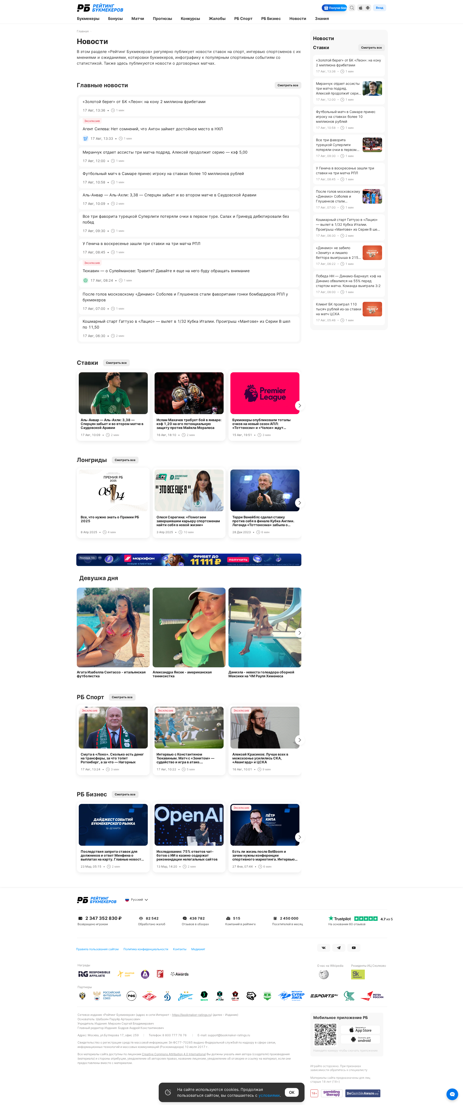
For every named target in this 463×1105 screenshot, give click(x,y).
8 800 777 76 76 (174, 1035)
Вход (379, 7)
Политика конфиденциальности (145, 949)
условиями (269, 1095)
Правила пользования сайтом (97, 949)
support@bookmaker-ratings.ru (229, 1035)
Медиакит (198, 949)
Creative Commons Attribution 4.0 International (174, 1054)
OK (292, 1092)
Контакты (179, 949)
